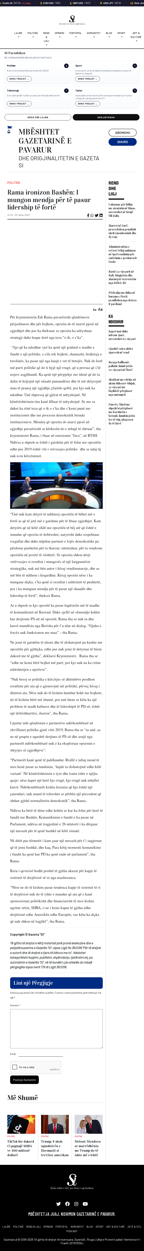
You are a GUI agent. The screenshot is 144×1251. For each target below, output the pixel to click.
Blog (109, 32)
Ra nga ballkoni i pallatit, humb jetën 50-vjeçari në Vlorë (121, 366)
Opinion (59, 32)
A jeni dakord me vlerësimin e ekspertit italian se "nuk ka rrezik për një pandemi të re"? (103, 97)
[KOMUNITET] (94, 36)
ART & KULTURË (115, 1226)
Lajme (18, 32)
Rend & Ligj (46, 36)
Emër (13, 1054)
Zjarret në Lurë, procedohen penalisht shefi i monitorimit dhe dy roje (122, 231)
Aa (94, 309)
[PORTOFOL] (75, 36)
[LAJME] (18, 36)
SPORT (100, 1226)
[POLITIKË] (32, 36)
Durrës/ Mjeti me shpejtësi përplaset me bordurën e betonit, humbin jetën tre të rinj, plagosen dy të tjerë (122, 414)
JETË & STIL (134, 1226)
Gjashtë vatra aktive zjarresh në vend (121, 350)
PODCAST (72, 1231)
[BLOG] (109, 36)
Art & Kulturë (136, 34)
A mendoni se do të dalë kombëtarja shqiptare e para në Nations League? (103, 72)
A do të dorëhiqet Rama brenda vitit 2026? (28, 70)
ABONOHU (122, 132)
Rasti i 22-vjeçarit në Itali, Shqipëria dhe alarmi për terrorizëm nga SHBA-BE (122, 277)
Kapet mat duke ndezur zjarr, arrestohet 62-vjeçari (122, 335)
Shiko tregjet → (19, 78)
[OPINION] (59, 36)
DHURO (122, 142)
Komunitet (94, 32)
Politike (11, 65)
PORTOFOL (62, 1226)
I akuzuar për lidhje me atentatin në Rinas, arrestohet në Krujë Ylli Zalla (122, 210)
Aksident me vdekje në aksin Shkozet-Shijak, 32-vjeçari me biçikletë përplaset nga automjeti (122, 387)
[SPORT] (121, 36)
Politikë (33, 32)
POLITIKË (18, 1226)
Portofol (75, 32)
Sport (121, 32)
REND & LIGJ (33, 1226)
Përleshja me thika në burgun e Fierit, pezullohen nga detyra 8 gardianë (122, 298)
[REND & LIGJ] (46, 44)
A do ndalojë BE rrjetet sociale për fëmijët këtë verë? (33, 95)
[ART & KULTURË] (136, 40)
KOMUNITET (77, 1226)
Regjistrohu (106, 117)
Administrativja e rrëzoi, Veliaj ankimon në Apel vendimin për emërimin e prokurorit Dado (123, 254)
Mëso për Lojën (38, 117)
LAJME (6, 1226)
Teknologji (13, 90)
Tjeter (78, 90)
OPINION (48, 1226)
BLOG (90, 1226)
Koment (15, 1005)
